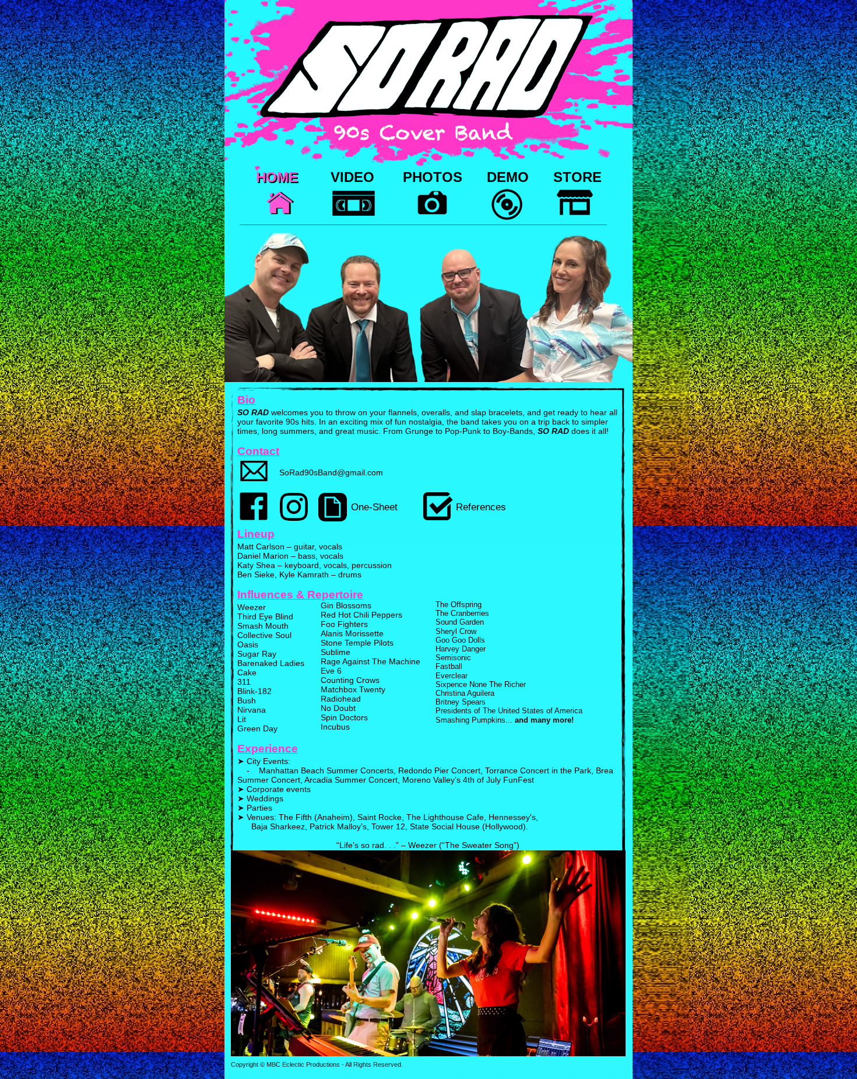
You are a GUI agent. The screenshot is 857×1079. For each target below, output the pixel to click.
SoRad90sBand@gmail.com (331, 472)
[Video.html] (353, 224)
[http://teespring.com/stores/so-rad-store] (575, 217)
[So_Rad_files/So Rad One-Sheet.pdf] (332, 518)
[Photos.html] (432, 218)
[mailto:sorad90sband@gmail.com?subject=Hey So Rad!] (254, 490)
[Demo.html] (507, 217)
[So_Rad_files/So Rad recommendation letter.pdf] (438, 517)
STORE (577, 177)
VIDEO (352, 177)
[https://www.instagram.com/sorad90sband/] (294, 518)
